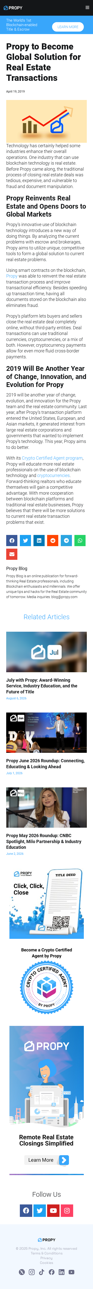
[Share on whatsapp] (80, 540)
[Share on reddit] (52, 540)
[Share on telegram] (66, 540)
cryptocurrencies (53, 475)
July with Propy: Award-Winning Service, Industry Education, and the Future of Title (41, 685)
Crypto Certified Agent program (52, 458)
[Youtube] (53, 1210)
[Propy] (13, 8)
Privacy (46, 1258)
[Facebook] (26, 1210)
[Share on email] (11, 554)
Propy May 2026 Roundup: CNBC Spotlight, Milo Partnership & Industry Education (43, 841)
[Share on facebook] (11, 540)
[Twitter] (39, 1210)
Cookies (46, 1262)
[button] (68, 27)
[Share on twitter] (25, 540)
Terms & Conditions (46, 1253)
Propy (12, 276)
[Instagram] (67, 1210)
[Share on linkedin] (39, 540)
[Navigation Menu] (85, 8)
